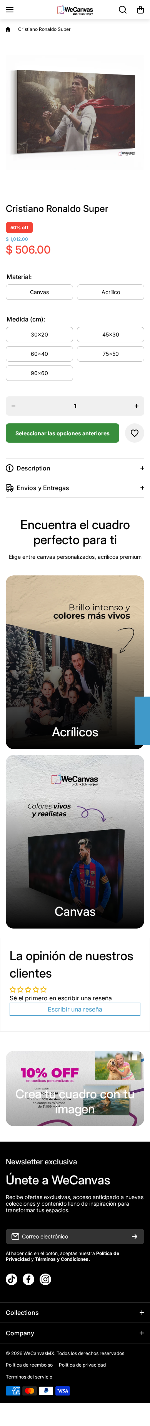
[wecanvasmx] (75, 9)
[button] (140, 10)
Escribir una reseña (75, 1009)
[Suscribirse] (134, 1236)
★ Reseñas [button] (146, 721)
